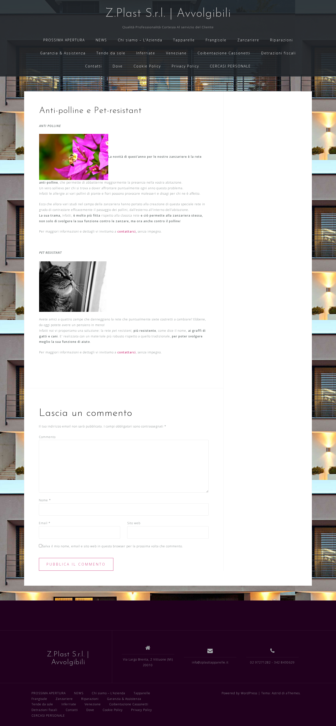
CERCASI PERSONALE (230, 66)
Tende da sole (110, 53)
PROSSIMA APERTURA (64, 40)
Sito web (133, 523)
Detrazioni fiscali (278, 53)
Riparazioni (281, 40)
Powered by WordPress (239, 693)
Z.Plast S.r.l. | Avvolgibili (168, 14)
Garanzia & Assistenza (63, 53)
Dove (118, 66)
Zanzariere (248, 40)
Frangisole (216, 40)
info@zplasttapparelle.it (210, 662)
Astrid (276, 693)
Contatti (93, 66)
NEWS (101, 40)
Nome (45, 500)
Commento (47, 437)
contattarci (126, 231)
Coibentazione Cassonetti (224, 53)
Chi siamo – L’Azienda (140, 40)
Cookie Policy (147, 66)
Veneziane (176, 53)
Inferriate (145, 53)
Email (44, 523)
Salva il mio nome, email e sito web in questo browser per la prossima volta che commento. (112, 546)
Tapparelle (184, 40)
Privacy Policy (185, 66)
